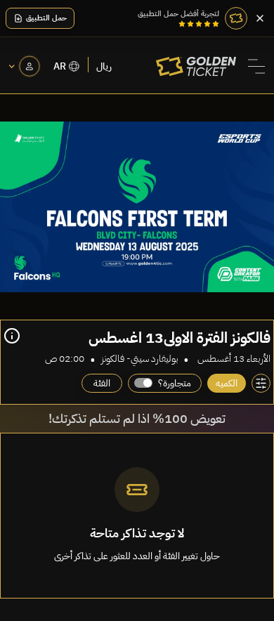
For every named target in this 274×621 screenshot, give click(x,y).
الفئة (101, 383)
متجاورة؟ (174, 383)
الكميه (226, 383)
